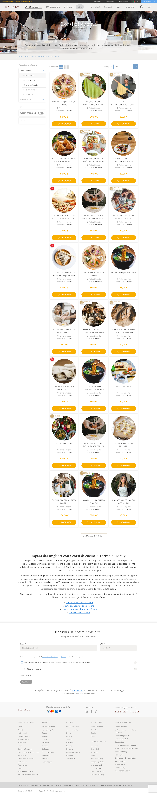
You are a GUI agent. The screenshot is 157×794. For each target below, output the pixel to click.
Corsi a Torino (54, 57)
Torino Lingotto (42, 57)
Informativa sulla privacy (50, 657)
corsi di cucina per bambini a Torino (79, 609)
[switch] (41, 113)
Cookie (63, 657)
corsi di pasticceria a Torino (79, 602)
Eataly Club (77, 690)
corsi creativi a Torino (79, 612)
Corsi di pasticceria (30, 85)
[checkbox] (21, 662)
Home (20, 57)
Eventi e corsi (29, 57)
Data (22, 120)
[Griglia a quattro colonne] (66, 67)
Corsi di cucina (28, 75)
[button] (141, 6)
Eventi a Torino (25, 99)
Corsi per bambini (30, 90)
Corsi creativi (28, 95)
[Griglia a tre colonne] (61, 67)
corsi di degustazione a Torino (79, 605)
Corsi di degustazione (31, 80)
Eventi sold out (28, 113)
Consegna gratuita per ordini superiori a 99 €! (17, 2)
